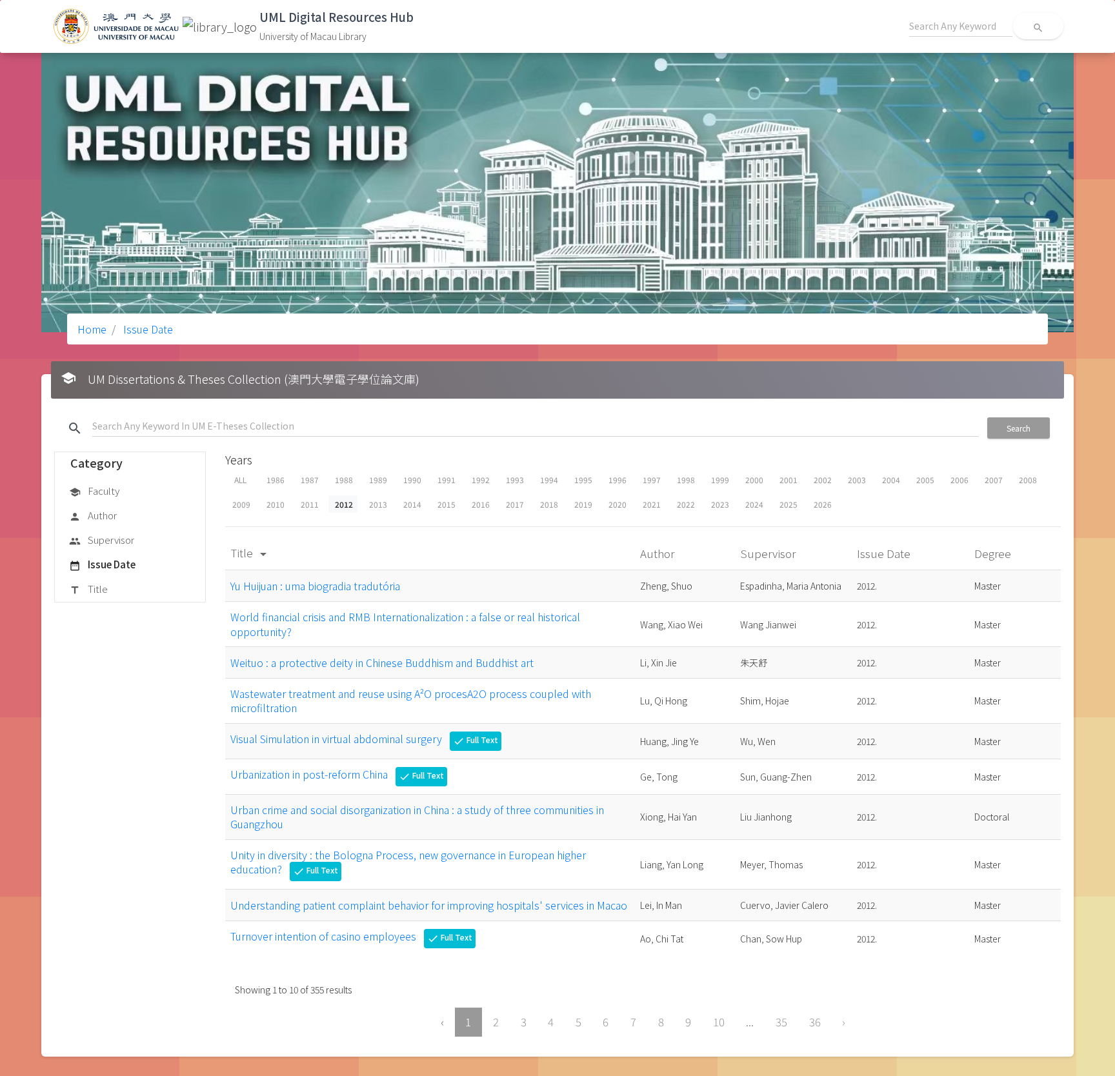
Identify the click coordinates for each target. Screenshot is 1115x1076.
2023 (720, 504)
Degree (994, 553)
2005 (925, 479)
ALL (240, 479)
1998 (686, 479)
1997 (652, 479)
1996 (617, 479)
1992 (481, 479)
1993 (515, 479)
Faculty (94, 490)
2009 (241, 504)
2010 (275, 504)
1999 (720, 479)
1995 (583, 479)
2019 (583, 504)
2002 (823, 479)
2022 (686, 504)
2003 (857, 479)
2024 (754, 504)
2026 (823, 504)
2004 (891, 479)
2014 (412, 504)
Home (91, 329)
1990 (412, 479)
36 (815, 1022)
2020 (617, 504)
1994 (549, 479)
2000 (754, 479)
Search (1018, 428)
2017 (515, 504)
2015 (446, 504)
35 (781, 1022)
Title (88, 588)
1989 (378, 479)
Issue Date (147, 329)
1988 (344, 479)
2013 (378, 504)
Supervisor (101, 539)
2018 (549, 504)
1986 (275, 479)
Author (93, 515)
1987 (310, 479)
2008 (1028, 479)
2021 (652, 504)
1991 (446, 479)
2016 (481, 504)
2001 (788, 479)
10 (719, 1022)
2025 (788, 504)
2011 (310, 504)
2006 (959, 479)
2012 (344, 504)
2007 (994, 479)
